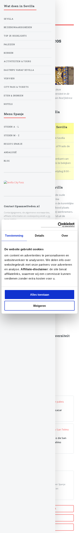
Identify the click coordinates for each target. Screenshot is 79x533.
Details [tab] (39, 235)
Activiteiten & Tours (17, 61)
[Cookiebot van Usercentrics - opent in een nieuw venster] (58, 224)
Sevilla (8, 19)
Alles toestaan (39, 294)
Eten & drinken (13, 95)
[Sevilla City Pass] (27, 182)
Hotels (8, 104)
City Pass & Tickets (16, 87)
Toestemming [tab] (14, 235)
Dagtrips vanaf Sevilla (19, 70)
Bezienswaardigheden (18, 27)
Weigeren (39, 305)
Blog (7, 160)
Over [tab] (65, 235)
